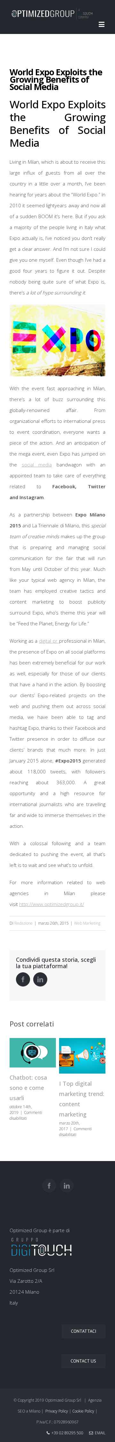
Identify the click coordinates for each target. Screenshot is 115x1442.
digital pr (49, 641)
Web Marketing (87, 923)
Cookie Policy (83, 1411)
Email (99, 1433)
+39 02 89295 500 (67, 1433)
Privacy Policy (56, 1411)
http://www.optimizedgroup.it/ (51, 904)
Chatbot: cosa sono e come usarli (28, 1088)
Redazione (23, 923)
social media (37, 464)
